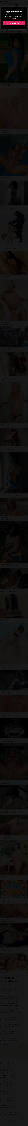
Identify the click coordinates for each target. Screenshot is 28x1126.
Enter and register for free (14, 23)
